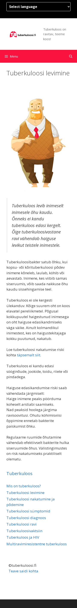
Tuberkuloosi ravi (21, 524)
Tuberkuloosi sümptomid (28, 511)
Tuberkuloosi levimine (25, 492)
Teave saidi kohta (23, 570)
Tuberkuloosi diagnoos (26, 517)
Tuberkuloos (19, 473)
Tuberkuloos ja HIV (22, 537)
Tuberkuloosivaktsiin (24, 530)
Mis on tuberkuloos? (23, 485)
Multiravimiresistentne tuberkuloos (36, 543)
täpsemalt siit (28, 354)
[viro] (23, 33)
